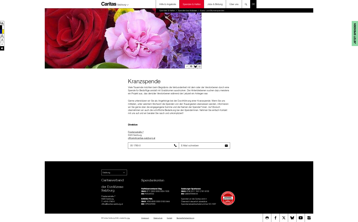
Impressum (145, 218)
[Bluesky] (195, 66)
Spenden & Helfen (192, 4)
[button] (123, 4)
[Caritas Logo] (108, 4)
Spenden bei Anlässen (187, 10)
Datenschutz (158, 218)
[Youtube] (199, 66)
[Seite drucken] (267, 218)
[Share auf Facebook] (275, 218)
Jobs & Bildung (214, 4)
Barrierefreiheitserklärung (185, 218)
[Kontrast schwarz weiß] (2, 27)
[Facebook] (187, 66)
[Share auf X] (284, 218)
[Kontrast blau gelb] (2, 31)
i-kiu (128, 218)
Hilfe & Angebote (167, 4)
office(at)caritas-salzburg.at (141, 138)
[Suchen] (246, 4)
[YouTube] (300, 218)
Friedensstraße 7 (135, 132)
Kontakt (169, 218)
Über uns (233, 4)
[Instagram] (191, 66)
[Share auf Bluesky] (292, 218)
